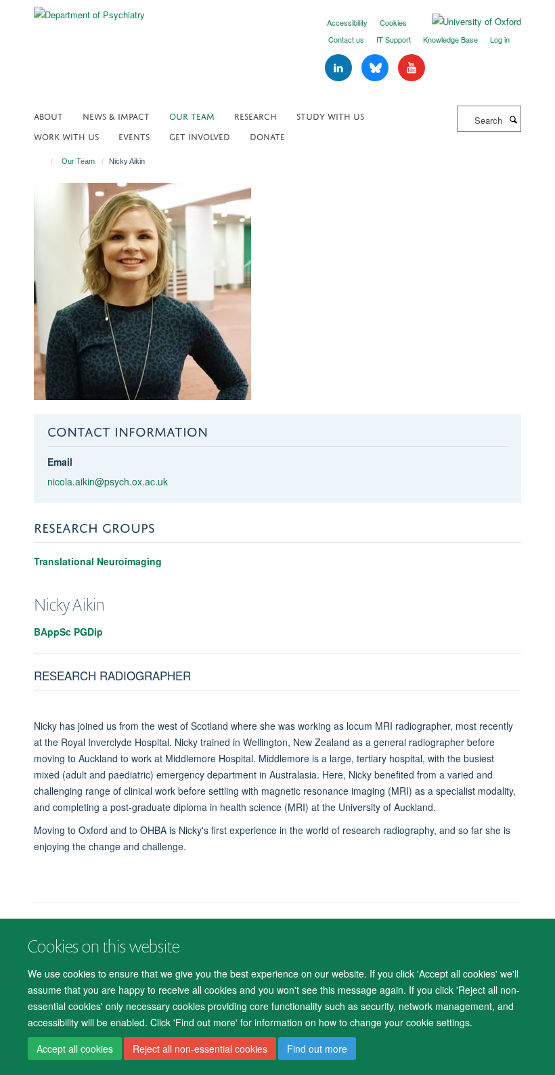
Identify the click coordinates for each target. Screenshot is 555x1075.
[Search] (513, 119)
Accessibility (347, 22)
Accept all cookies (75, 1048)
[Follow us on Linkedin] (340, 68)
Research (255, 115)
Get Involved (199, 135)
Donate (267, 135)
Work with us (66, 135)
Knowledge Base (450, 39)
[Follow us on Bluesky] (376, 68)
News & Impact (116, 115)
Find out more (317, 1048)
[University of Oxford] (466, 22)
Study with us (330, 115)
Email (59, 461)
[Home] (45, 161)
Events (134, 135)
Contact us (346, 39)
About (48, 115)
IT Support (393, 39)
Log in (500, 39)
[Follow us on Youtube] (411, 68)
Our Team (192, 115)
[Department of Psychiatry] (89, 9)
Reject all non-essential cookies (200, 1048)
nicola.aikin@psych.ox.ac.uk (107, 481)
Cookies (393, 22)
